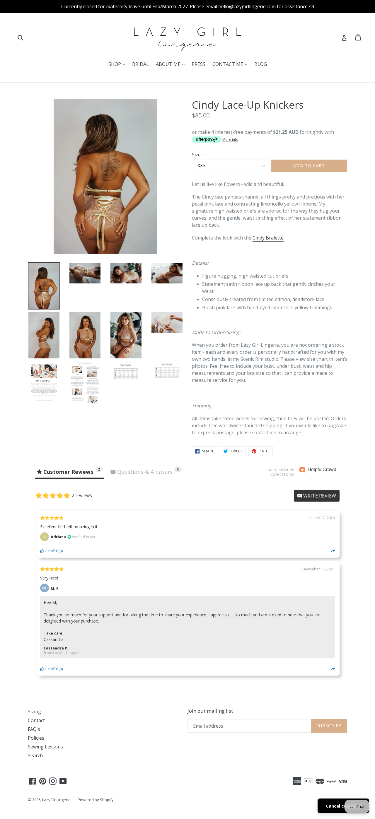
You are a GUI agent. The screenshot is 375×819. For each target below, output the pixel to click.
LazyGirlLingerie (56, 799)
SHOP (118, 64)
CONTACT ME (231, 64)
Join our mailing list (210, 711)
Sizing (34, 711)
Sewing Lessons (45, 746)
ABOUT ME (172, 64)
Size (196, 154)
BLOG (260, 64)
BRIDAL (140, 64)
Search (35, 755)
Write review (319, 496)
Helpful (51, 550)
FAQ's (34, 729)
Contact (36, 720)
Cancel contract (343, 806)
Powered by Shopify (96, 799)
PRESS (198, 64)
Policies (36, 738)
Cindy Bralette (268, 238)
